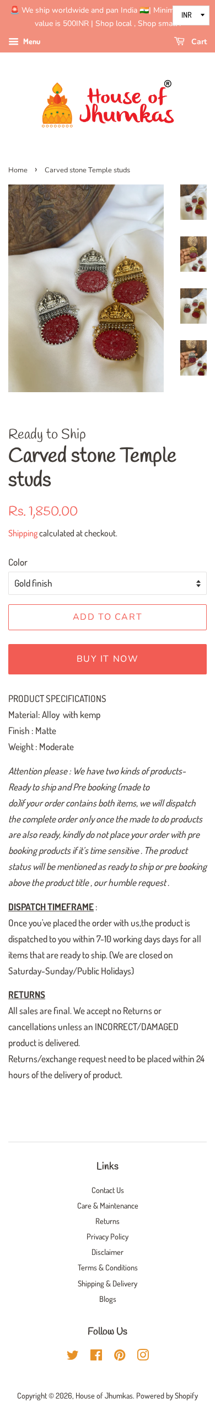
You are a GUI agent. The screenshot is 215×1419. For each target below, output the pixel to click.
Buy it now (108, 659)
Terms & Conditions (108, 1267)
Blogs (107, 1299)
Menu (31, 41)
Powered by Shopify (167, 1395)
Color (18, 562)
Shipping (22, 533)
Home (18, 170)
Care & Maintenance (107, 1205)
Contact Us (108, 1190)
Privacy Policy (107, 1236)
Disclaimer (107, 1252)
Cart (198, 41)
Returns (107, 1221)
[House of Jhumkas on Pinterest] (120, 1357)
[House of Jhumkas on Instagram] (143, 1357)
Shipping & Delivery (107, 1283)
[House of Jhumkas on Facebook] (96, 1357)
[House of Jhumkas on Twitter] (73, 1357)
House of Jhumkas (104, 1395)
